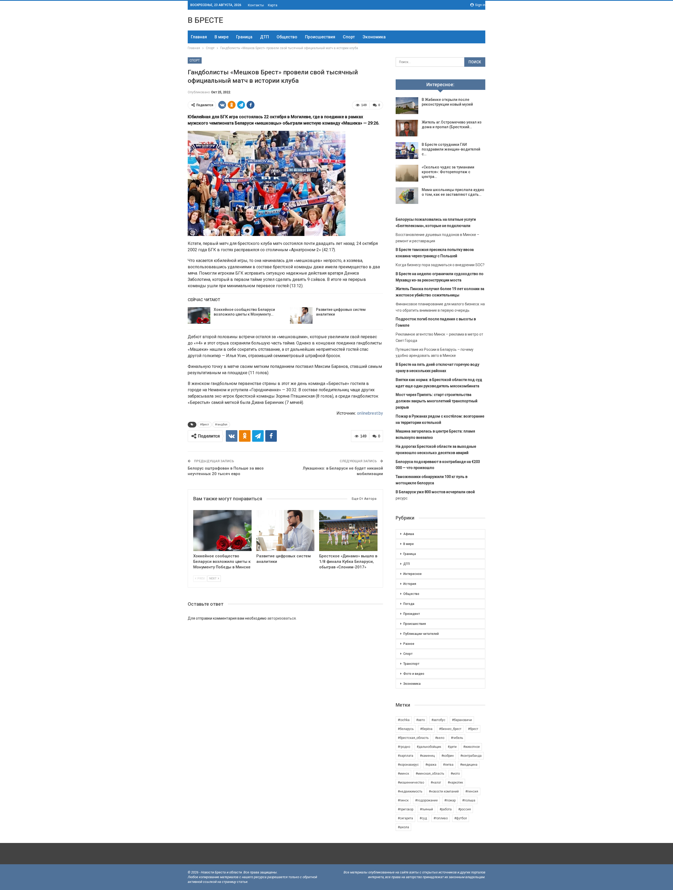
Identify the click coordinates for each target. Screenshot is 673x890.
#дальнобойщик (429, 747)
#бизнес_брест (450, 729)
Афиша (408, 534)
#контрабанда (471, 756)
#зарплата (405, 756)
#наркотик (455, 782)
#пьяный (426, 809)
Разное (408, 644)
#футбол (460, 818)
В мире (221, 36)
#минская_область (430, 773)
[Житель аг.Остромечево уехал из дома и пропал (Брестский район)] (407, 128)
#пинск (403, 800)
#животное (471, 747)
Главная (199, 36)
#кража (430, 764)
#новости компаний (444, 791)
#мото (455, 773)
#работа (446, 809)
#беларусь (406, 729)
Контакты (256, 5)
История (409, 584)
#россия (464, 809)
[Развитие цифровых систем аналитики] (301, 315)
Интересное (412, 574)
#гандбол (221, 424)
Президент (411, 614)
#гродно (404, 747)
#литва (448, 764)
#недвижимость (410, 791)
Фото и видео (413, 674)
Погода (408, 604)
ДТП (264, 36)
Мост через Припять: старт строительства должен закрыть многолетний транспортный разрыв (436, 401)
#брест (204, 424)
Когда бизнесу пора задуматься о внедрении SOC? (440, 265)
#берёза (426, 729)
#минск (403, 773)
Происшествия (320, 36)
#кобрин (447, 756)
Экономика (374, 36)
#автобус (438, 720)
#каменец (427, 756)
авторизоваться (281, 618)
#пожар (450, 800)
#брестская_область (413, 738)
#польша (468, 800)
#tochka (404, 720)
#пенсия (471, 791)
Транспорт (411, 664)
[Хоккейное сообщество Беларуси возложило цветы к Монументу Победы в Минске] (199, 315)
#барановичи (462, 720)
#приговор (405, 809)
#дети (452, 747)
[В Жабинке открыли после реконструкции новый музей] (407, 105)
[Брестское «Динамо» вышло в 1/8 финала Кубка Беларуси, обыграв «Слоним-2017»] (348, 530)
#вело (439, 738)
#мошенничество (411, 782)
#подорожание (426, 800)
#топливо (441, 818)
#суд (423, 818)
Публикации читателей (421, 634)
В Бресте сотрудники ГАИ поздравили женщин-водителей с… (451, 149)
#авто (420, 720)
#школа (403, 827)
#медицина (468, 764)
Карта (272, 5)
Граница (244, 36)
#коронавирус (408, 764)
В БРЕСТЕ (205, 20)
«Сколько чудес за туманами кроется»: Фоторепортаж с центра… (448, 172)
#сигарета (405, 818)
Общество (287, 36)
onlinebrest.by (370, 413)
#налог (436, 782)
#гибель (457, 738)
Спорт (349, 36)
